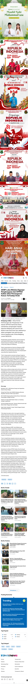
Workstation (17, 664)
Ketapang (4, 479)
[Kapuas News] (9, 277)
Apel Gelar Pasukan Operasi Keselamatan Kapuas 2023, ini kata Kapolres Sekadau (13, 615)
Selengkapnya (13, 590)
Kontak (2, 659)
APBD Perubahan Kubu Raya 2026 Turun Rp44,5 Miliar (17, 551)
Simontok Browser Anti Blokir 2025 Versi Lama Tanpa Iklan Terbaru (13, 604)
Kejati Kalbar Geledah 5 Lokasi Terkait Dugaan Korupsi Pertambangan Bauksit (13, 408)
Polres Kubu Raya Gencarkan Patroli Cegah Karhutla (18, 566)
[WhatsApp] (12, 484)
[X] (5, 484)
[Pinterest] (10, 484)
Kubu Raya (1, 560)
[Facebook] (2, 484)
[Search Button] (26, 278)
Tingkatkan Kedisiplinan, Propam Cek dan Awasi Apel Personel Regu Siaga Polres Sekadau (7, 518)
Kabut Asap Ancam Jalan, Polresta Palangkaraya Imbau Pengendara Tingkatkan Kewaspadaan (17, 582)
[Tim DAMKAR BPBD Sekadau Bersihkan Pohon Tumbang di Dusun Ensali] (7, 527)
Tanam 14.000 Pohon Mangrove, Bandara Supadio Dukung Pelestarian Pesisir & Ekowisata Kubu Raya (18, 574)
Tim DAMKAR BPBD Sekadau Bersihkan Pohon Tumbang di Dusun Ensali (7, 534)
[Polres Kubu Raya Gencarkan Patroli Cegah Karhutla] (5, 568)
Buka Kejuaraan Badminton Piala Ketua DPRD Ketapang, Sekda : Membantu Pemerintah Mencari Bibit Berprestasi (14, 609)
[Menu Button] (2, 278)
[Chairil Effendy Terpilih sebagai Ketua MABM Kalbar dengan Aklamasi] (21, 527)
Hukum (1, 544)
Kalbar (1, 552)
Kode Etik (17, 668)
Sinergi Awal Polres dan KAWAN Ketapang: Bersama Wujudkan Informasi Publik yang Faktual (12, 393)
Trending (14, 280)
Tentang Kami (18, 659)
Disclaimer (3, 666)
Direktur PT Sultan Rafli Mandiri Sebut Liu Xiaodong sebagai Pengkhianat (12, 400)
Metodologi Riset (4, 664)
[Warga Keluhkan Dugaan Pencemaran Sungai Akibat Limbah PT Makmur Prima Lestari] (5, 546)
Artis (10, 280)
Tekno (18, 280)
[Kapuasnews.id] (9, 655)
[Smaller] (22, 299)
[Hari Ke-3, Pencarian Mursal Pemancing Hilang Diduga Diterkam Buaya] (5, 561)
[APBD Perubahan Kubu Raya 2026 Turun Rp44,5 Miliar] (5, 553)
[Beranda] (1, 287)
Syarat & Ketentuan (19, 666)
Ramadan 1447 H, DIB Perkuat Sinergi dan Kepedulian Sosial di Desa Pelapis (12, 389)
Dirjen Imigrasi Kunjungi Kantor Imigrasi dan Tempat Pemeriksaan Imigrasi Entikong (21, 501)
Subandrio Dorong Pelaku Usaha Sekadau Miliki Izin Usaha (20, 517)
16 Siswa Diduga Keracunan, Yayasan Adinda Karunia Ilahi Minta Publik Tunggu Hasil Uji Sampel (13, 404)
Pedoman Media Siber (19, 661)
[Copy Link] (15, 484)
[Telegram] (7, 484)
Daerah (1, 567)
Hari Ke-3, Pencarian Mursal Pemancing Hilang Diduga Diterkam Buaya (17, 559)
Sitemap (3, 671)
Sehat (25, 280)
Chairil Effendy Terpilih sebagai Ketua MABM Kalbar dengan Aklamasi (20, 534)
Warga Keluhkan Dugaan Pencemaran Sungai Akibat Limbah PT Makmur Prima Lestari (18, 544)
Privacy (2, 668)
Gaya (22, 280)
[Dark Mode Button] (23, 278)
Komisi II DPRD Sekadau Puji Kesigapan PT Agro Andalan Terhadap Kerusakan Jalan (7, 500)
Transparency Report (19, 671)
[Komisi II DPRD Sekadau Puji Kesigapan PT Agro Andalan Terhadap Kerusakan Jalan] (7, 494)
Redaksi (2, 661)
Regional (10, 479)
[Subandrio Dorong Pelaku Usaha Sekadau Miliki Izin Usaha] (21, 510)
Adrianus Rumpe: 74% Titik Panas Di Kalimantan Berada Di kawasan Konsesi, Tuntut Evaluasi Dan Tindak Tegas (13, 624)
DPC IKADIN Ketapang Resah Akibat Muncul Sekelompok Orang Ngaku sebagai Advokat (13, 396)
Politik (2, 280)
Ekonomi (6, 280)
